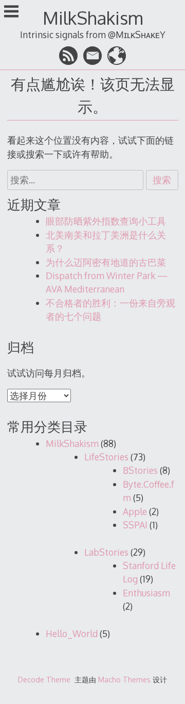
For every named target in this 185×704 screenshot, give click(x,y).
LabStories (106, 552)
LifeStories (106, 456)
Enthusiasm (146, 592)
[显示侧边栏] (11, 12)
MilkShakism (93, 18)
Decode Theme (44, 679)
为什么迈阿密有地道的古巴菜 (106, 262)
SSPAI (135, 524)
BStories (140, 470)
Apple (135, 511)
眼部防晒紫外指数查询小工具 (106, 221)
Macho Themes (124, 679)
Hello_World (72, 633)
